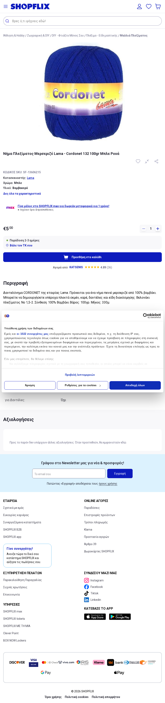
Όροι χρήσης (53, 697)
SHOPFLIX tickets (14, 618)
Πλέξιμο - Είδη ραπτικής (102, 35)
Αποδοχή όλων (135, 385)
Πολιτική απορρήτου (106, 697)
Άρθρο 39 (90, 544)
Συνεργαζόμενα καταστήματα (22, 522)
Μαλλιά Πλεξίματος (133, 35)
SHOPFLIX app (12, 536)
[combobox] (82, 21)
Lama (30, 177)
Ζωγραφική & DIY (38, 35)
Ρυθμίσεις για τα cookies (80, 385)
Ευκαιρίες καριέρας (16, 515)
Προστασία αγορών (96, 536)
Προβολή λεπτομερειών (80, 374)
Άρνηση (30, 385)
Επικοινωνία (11, 594)
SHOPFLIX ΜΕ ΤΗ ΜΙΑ (16, 626)
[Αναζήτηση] (7, 21)
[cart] (158, 6)
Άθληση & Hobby (14, 35)
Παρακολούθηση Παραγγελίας (22, 580)
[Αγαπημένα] (149, 6)
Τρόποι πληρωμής (96, 522)
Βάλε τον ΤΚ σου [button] (21, 245)
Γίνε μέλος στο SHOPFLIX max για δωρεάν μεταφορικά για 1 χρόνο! (63, 206)
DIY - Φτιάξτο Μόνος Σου (68, 35)
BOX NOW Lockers (14, 640)
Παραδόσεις (92, 507)
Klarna (88, 529)
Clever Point (11, 633)
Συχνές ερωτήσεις (15, 587)
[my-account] (139, 6)
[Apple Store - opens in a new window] (95, 617)
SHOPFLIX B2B (12, 529)
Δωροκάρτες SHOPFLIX (99, 551)
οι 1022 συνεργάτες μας (32, 333)
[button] (5, 6)
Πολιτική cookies (77, 697)
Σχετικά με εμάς (13, 507)
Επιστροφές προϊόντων (99, 515)
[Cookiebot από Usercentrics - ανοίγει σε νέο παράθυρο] (143, 315)
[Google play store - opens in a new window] (119, 617)
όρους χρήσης (108, 483)
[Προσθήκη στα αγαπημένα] (138, 161)
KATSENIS (76, 267)
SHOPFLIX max (12, 611)
